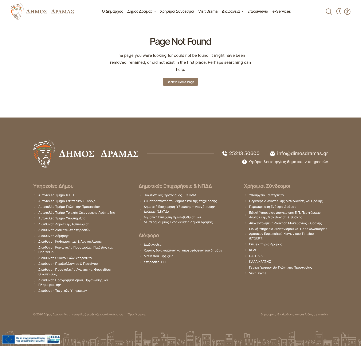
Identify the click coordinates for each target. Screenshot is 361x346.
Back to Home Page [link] (180, 82)
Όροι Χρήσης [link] (136, 314)
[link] (42, 11)
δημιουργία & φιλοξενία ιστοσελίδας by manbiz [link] (294, 314)
